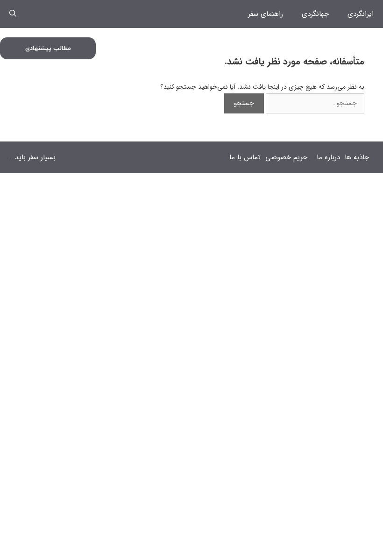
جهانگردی (315, 14)
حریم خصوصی (286, 157)
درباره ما (328, 157)
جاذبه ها (357, 157)
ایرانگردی (361, 14)
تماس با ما (245, 157)
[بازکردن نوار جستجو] (13, 14)
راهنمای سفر (265, 14)
